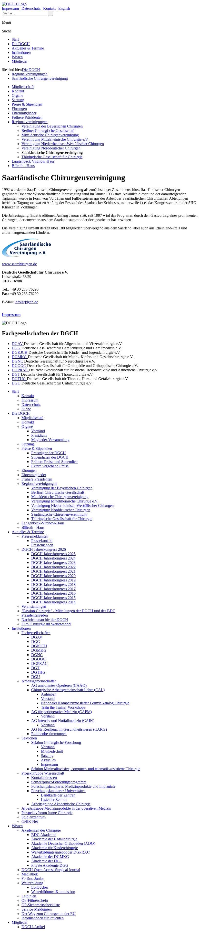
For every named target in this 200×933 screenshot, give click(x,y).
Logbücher (39, 887)
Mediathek (29, 874)
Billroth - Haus (23, 166)
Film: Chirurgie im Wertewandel (46, 624)
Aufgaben (48, 694)
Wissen (17, 57)
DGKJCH (20, 352)
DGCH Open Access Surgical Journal (50, 870)
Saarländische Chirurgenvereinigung (40, 78)
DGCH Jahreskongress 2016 (53, 593)
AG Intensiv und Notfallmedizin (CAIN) (62, 720)
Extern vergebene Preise (50, 466)
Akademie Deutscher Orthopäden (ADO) (63, 843)
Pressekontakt (41, 541)
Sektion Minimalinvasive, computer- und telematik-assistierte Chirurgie (85, 769)
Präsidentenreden (34, 615)
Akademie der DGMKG (50, 856)
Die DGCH (21, 44)
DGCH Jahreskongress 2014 (53, 602)
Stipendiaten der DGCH (50, 457)
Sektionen (29, 738)
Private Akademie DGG (49, 865)
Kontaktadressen (44, 778)
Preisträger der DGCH (48, 453)
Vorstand (38, 431)
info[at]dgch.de (26, 302)
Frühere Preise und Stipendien (54, 462)
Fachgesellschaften (35, 633)
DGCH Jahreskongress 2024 (53, 558)
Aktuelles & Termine (28, 48)
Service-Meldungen (36, 909)
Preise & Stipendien (27, 104)
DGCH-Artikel (33, 927)
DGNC (18, 361)
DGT (16, 374)
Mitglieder (20, 61)
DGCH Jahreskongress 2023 (53, 562)
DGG (16, 348)
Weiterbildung (32, 883)
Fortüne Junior (32, 878)
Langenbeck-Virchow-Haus (33, 161)
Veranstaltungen (33, 606)
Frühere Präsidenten (27, 117)
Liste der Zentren (54, 799)
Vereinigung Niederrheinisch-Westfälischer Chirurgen (62, 144)
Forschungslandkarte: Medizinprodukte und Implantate (73, 786)
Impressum (10, 8)
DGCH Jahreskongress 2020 (53, 576)
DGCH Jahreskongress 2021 (53, 571)
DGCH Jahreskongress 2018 (53, 584)
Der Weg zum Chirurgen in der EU (48, 914)
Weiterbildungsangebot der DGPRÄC (60, 852)
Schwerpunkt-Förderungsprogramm (58, 782)
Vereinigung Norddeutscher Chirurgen (50, 148)
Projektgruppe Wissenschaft (42, 773)
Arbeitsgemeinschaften (39, 681)
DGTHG (19, 379)
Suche (26, 409)
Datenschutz (30, 8)
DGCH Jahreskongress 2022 (53, 567)
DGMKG (20, 357)
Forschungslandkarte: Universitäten (58, 791)
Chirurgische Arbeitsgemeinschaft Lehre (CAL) (68, 690)
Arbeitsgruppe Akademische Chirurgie (60, 804)
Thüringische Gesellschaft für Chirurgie (51, 157)
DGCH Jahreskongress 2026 (43, 549)
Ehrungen (19, 109)
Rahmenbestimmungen (49, 734)
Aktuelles (48, 760)
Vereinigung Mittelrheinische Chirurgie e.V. (55, 139)
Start (15, 39)
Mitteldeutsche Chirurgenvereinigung (50, 135)
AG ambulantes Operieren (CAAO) (59, 685)
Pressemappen (42, 545)
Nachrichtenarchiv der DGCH (44, 620)
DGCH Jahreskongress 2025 (53, 554)
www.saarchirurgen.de (19, 264)
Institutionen (21, 52)
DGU (16, 383)
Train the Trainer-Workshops (63, 707)
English (64, 8)
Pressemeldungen (34, 536)
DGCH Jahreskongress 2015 (53, 598)
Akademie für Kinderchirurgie (54, 848)
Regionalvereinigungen (30, 74)
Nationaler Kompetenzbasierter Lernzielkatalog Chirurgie (85, 703)
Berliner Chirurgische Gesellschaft (47, 130)
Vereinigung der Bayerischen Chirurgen (52, 126)
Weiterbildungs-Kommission (53, 892)
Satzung (18, 100)
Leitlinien (28, 896)
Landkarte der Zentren (58, 795)
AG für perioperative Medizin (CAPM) (61, 712)
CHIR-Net (29, 821)
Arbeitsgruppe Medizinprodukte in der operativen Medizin (66, 808)
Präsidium (39, 435)
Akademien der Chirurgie (41, 830)
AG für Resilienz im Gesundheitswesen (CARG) (69, 729)
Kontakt (49, 8)
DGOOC (19, 365)
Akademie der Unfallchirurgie (54, 839)
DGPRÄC (20, 370)
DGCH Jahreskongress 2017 (53, 589)
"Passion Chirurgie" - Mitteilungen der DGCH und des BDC (68, 611)
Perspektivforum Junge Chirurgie (46, 813)
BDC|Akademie (43, 835)
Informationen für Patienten (42, 918)
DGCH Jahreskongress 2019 (53, 580)
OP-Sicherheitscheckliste (40, 905)
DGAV (18, 344)
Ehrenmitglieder (24, 113)
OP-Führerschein (34, 900)
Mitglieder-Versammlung (50, 440)
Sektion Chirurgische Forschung (56, 742)
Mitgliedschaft (23, 87)
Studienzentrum (33, 817)
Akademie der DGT (46, 861)
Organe (17, 95)
